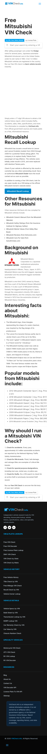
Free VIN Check (9, 542)
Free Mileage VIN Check (13, 586)
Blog (5, 675)
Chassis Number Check (12, 633)
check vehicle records (32, 64)
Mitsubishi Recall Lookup (18, 191)
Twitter (9, 527)
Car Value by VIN (10, 629)
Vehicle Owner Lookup (12, 594)
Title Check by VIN (11, 581)
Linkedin (14, 527)
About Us (7, 679)
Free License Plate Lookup (13, 550)
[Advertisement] (23, 93)
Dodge (36, 51)
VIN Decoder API (10, 687)
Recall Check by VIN (11, 590)
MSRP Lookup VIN (10, 621)
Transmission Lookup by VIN (14, 617)
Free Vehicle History (11, 577)
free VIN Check (16, 485)
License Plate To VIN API (13, 692)
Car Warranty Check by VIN (14, 625)
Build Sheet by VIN (11, 613)
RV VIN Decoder (10, 660)
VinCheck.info (33, 126)
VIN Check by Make (11, 563)
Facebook (5, 527)
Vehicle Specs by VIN (12, 608)
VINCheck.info (16, 738)
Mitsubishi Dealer (21, 173)
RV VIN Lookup (9, 656)
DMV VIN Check (10, 554)
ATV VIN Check (9, 652)
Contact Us (8, 683)
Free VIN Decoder (10, 546)
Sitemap (7, 696)
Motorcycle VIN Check (12, 648)
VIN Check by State (11, 559)
